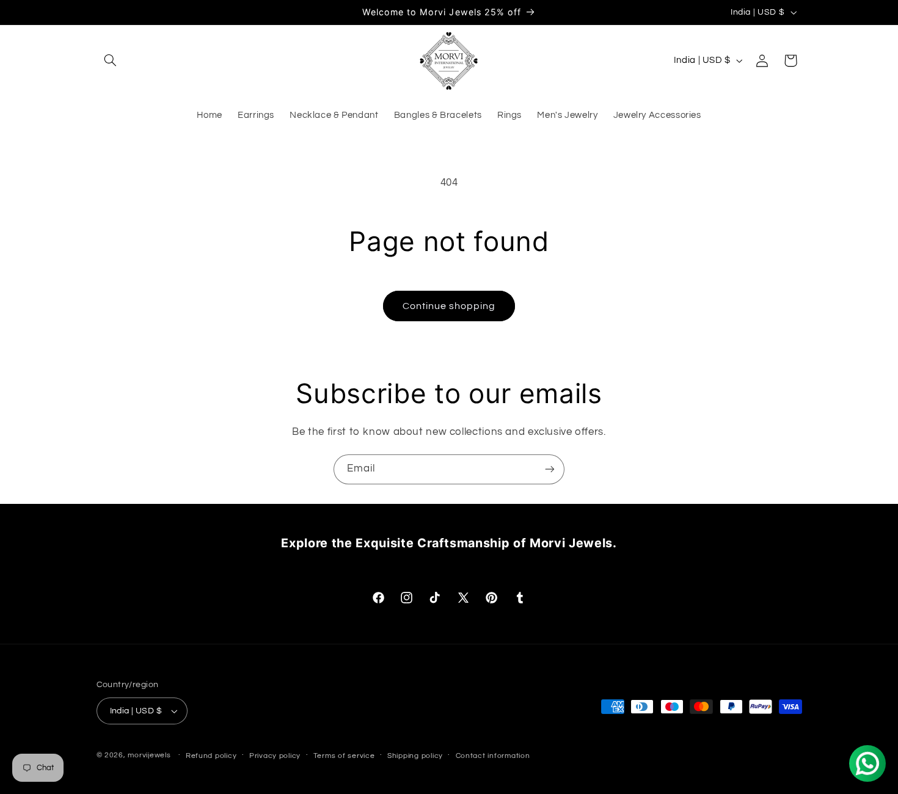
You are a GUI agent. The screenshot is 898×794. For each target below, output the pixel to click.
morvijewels (149, 755)
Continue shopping (449, 306)
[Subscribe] (550, 469)
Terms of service (344, 755)
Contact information (493, 755)
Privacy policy (275, 755)
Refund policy (211, 755)
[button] (111, 60)
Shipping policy (415, 755)
